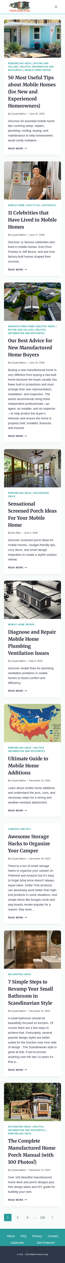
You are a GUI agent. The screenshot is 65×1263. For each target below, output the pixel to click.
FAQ (23, 1236)
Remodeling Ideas (20, 63)
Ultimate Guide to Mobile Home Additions (28, 766)
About (11, 1236)
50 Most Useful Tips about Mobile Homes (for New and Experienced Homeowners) (32, 92)
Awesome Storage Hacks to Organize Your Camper (29, 844)
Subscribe (17, 1242)
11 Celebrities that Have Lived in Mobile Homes (32, 220)
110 (42, 1217)
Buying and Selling (21, 330)
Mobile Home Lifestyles (24, 205)
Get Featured (45, 1242)
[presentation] (32, 38)
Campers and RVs (19, 829)
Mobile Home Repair (38, 70)
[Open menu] (56, 6)
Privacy (37, 1236)
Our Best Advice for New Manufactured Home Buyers (30, 348)
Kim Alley (16, 532)
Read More (17, 148)
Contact (53, 1236)
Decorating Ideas (19, 974)
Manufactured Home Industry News (31, 326)
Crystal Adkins (18, 113)
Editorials (49, 205)
